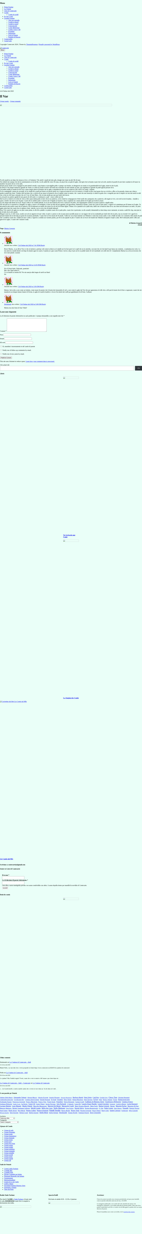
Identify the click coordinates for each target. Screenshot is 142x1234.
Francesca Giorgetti (19, 1102)
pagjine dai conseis (129, 1212)
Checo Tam (113, 1097)
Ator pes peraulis (13, 20)
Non (1, 335)
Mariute (112, 1106)
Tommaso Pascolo (83, 1113)
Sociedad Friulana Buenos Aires (14, 1185)
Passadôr (125, 1108)
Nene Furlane (70, 1108)
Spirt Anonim (14, 1113)
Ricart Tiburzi (96, 1110)
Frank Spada (51, 1102)
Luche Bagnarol (132, 1104)
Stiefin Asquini (33, 1113)
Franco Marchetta (31, 1102)
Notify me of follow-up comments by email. (16, 350)
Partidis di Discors (14, 37)
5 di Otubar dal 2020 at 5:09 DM (31, 304)
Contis (6, 13)
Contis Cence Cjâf (14, 29)
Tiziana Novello (72, 1113)
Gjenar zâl (7, 1160)
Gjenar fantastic (9, 1138)
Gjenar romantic (15, 101)
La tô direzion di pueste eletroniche (15, 880)
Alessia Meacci (32, 1097)
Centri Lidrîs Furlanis (11, 1169)
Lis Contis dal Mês (6, 859)
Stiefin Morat (43, 1113)
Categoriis (3, 1120)
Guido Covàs (16, 1104)
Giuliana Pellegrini (6, 1104)
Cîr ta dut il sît (4, 365)
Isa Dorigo (24, 1104)
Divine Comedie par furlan (13, 1174)
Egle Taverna (88, 1099)
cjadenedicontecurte (6, 1099)
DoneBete (60, 1099)
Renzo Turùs (75, 1110)
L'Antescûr (70, 1104)
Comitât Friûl (8, 1172)
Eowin (115, 1099)
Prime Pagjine (8, 7)
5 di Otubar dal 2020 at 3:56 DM (29, 286)
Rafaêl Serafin (55, 1110)
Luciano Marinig (5, 1106)
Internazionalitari (9, 1180)
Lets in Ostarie (13, 35)
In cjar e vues (8, 16)
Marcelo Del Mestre (54, 1106)
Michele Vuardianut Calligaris (21, 1108)
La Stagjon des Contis (71, 698)
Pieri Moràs (21, 1110)
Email (2, 339)
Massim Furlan (121, 1106)
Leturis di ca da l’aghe (11, 1182)
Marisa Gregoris (9, 228)
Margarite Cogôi (68, 1106)
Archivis (3, 1116)
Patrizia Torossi (134, 1108)
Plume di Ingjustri (42, 1110)
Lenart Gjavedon (103, 1104)
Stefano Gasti (23, 1113)
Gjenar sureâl (8, 1158)
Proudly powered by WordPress (49, 44)
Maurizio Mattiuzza (5, 1108)
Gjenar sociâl (8, 1155)
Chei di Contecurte (10, 11)
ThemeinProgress (32, 44)
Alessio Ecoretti (43, 1097)
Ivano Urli (31, 1104)
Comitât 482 (8, 1170)
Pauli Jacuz (13, 1111)
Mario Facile (94, 1106)
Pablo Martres (118, 1108)
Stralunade (7, 304)
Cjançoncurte (12, 26)
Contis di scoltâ (13, 14)
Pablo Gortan (108, 1108)
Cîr (139, 368)
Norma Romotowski (91, 1108)
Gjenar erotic (8, 1134)
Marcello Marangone (40, 1106)
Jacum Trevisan (51, 1104)
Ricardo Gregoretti (85, 1110)
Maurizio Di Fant (133, 1106)
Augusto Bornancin (66, 1097)
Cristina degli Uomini (32, 1099)
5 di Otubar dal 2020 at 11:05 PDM (30, 265)
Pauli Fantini (4, 1110)
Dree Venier (68, 1099)
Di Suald (53, 1099)
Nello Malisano (59, 1108)
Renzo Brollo (65, 1110)
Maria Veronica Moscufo (82, 1106)
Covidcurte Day (19, 1099)
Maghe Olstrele (27, 1106)
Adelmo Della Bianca (6, 1097)
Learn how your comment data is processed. (40, 361)
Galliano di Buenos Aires (94, 1102)
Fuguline (59, 1102)
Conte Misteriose (13, 28)
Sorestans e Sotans (10, 1187)
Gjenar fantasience (10, 1136)
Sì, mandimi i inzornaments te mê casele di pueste (18, 346)
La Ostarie (7, 9)
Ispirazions (11, 33)
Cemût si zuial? (13, 24)
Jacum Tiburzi (40, 1104)
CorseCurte (8, 41)
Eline (100, 1099)
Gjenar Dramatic (9, 1132)
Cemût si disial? (13, 22)
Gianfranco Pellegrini (113, 1102)
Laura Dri (78, 1104)
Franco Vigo (42, 1102)
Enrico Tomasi (107, 1099)
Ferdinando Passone (6, 1102)
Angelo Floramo (54, 1097)
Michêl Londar (36, 1108)
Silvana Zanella (4, 1113)
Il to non (5, 875)
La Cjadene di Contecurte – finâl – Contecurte (15, 1083)
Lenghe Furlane (9, 18)
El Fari (95, 1099)
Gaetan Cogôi (79, 1102)
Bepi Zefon (88, 1097)
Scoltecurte (124, 1110)
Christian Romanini (124, 1097)
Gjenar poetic (4, 101)
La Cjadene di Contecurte (41, 1083)
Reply (43, 245)
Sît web (2, 342)
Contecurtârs (8, 39)
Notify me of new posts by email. (13, 354)
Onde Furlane (18, 1199)
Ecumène (11, 31)
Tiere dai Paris (9, 1189)
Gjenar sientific (9, 1153)
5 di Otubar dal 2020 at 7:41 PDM (29, 245)
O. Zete (101, 1108)
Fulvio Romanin (69, 1102)
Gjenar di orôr (8, 1130)
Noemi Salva (79, 1108)
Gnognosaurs (8, 1178)
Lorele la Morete (121, 1104)
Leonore (112, 1104)
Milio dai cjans (47, 1108)
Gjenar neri (8, 1142)
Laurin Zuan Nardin (89, 1104)
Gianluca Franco (127, 1102)
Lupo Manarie (16, 1106)
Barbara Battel (78, 1097)
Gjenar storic (8, 1157)
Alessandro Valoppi (20, 1097)
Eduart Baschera (77, 1099)
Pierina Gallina (31, 1111)
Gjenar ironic (8, 1140)
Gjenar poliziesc (9, 1149)
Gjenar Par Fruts (9, 1143)
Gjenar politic (8, 1147)
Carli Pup (96, 1097)
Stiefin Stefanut (53, 1113)
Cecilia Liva (104, 1097)
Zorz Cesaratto (95, 1113)
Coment (3, 331)
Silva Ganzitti (133, 1110)
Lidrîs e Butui (8, 1184)
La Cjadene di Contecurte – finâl (20, 1062)
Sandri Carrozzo (115, 1110)
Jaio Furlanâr (61, 1104)
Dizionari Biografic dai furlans (14, 1176)
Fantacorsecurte (124, 1100)
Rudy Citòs (105, 1110)
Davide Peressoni (45, 1099)
